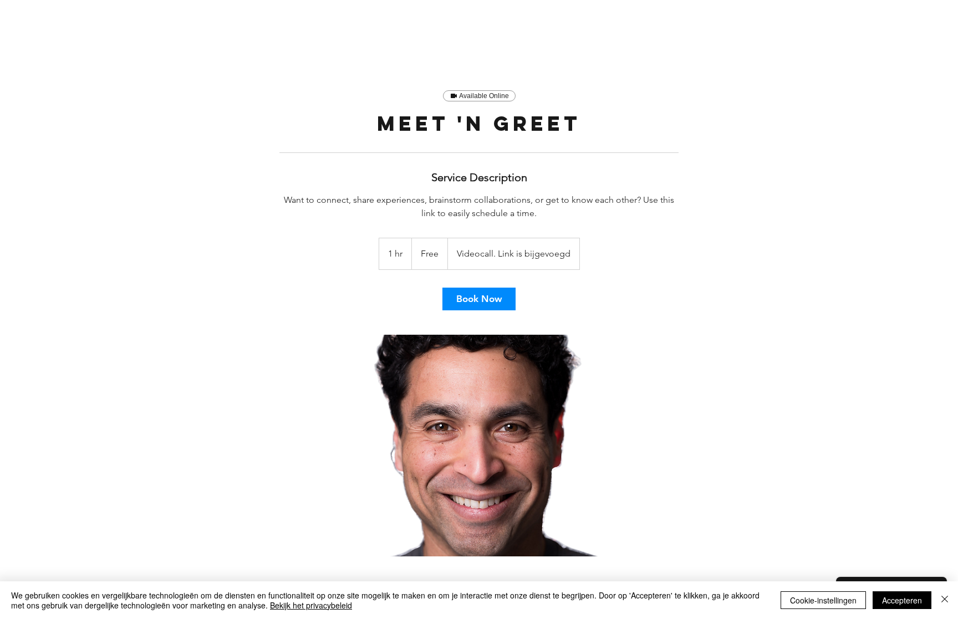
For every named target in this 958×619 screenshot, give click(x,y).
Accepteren (902, 600)
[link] (479, 299)
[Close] (944, 600)
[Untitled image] (479, 445)
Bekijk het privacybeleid (311, 605)
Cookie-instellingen (823, 600)
